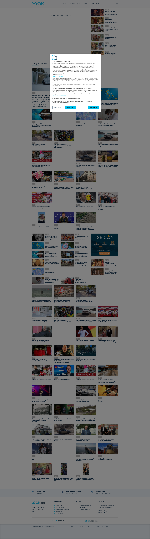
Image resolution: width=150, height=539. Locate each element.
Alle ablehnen (70, 107)
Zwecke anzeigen (58, 107)
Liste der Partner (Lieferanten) (59, 95)
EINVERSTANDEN (93, 107)
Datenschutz (55, 76)
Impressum (61, 76)
